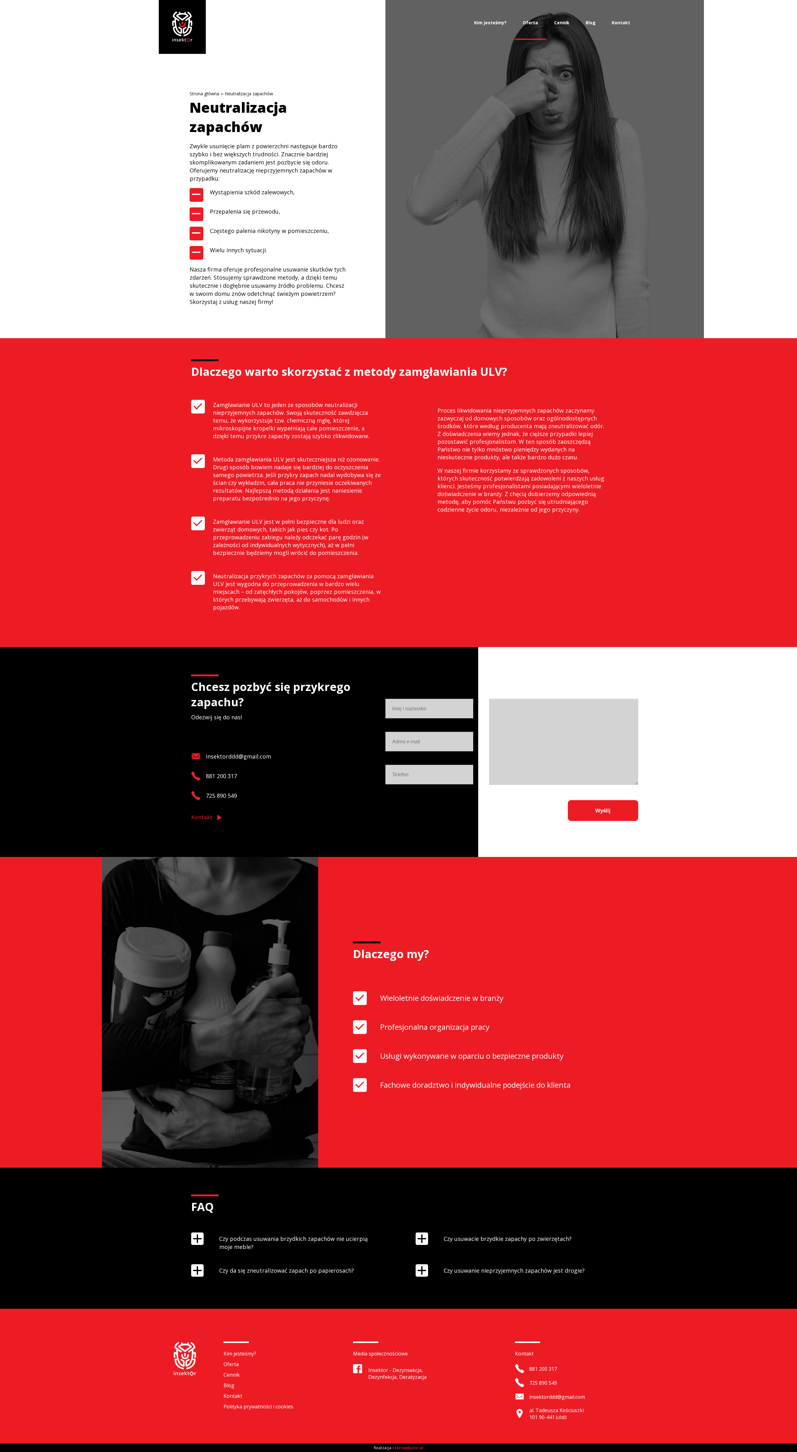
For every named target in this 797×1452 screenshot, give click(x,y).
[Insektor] (182, 27)
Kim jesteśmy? (490, 23)
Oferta (530, 23)
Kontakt (621, 23)
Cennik (561, 23)
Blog (591, 23)
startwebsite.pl (407, 1447)
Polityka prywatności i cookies (258, 1406)
